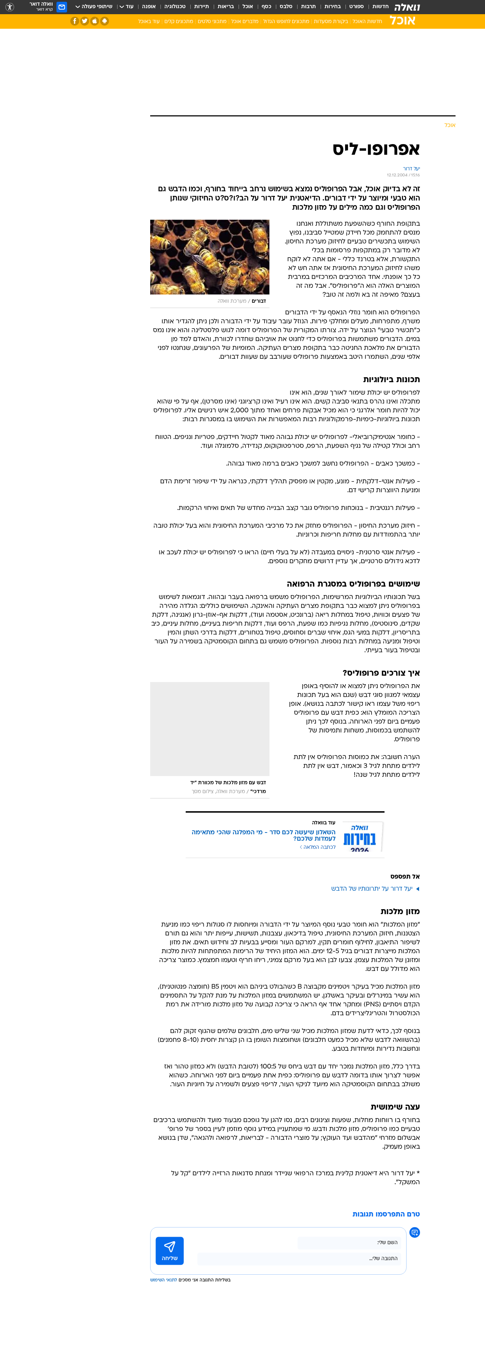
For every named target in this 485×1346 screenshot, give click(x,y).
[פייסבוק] (74, 21)
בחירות (333, 7)
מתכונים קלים (178, 22)
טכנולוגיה (175, 7)
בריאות (226, 7)
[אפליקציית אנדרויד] (104, 21)
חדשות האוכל (367, 22)
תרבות (308, 7)
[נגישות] (9, 7)
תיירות (201, 7)
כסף (266, 7)
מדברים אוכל (244, 22)
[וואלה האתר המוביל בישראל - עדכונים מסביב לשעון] (407, 7)
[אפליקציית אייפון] (94, 21)
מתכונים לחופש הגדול (286, 22)
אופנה (149, 7)
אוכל (248, 7)
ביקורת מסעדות (331, 22)
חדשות (380, 7)
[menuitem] (376, 7)
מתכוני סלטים (212, 22)
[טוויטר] (84, 21)
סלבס (286, 7)
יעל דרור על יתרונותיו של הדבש (372, 889)
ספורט (356, 7)
